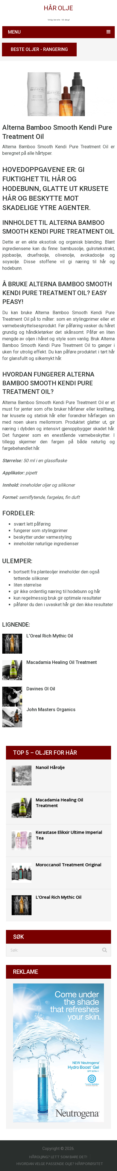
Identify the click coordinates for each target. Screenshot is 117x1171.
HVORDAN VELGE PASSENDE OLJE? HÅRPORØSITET (59, 1163)
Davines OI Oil (40, 689)
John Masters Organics (51, 709)
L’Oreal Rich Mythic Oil (49, 636)
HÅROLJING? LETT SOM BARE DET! (58, 1156)
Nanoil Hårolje (50, 767)
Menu (14, 32)
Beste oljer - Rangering (39, 49)
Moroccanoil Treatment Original (68, 864)
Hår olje (58, 8)
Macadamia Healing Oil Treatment (61, 662)
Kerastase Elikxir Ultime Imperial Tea (69, 835)
